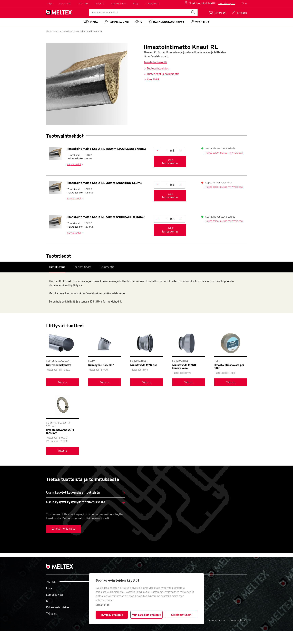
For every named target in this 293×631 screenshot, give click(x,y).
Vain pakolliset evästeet (146, 614)
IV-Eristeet (64, 31)
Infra (49, 588)
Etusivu (49, 31)
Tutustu (62, 382)
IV (56, 31)
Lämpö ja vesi (54, 594)
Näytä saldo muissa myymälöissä (224, 152)
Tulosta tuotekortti (155, 62)
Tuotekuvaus (57, 267)
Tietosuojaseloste (216, 620)
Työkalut (51, 613)
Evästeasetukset (181, 614)
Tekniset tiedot (82, 267)
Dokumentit (107, 267)
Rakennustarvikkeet (58, 607)
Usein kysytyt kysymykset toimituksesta (75, 502)
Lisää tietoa (102, 604)
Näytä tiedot (74, 164)
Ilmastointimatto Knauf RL (89, 31)
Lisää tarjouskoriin (170, 161)
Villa (73, 31)
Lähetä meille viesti (63, 528)
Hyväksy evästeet (112, 614)
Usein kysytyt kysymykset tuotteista (73, 492)
